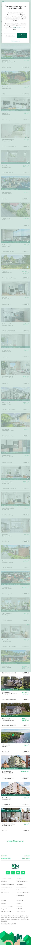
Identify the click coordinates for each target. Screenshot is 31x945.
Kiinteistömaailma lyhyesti (7, 906)
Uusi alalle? (19, 908)
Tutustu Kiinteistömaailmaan (7, 884)
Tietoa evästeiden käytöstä (23, 892)
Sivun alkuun (26, 858)
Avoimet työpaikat (21, 911)
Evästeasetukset (20, 895)
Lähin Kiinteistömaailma (22, 881)
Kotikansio (19, 890)
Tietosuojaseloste (5, 892)
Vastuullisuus (4, 890)
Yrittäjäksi (19, 903)
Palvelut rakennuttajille (6, 887)
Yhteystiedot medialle (6, 911)
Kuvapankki (3, 908)
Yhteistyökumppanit (21, 887)
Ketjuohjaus (4, 881)
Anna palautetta (5, 858)
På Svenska (4, 855)
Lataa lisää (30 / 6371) (15, 841)
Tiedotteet (3, 903)
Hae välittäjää (20, 884)
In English (27, 855)
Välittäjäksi (19, 906)
